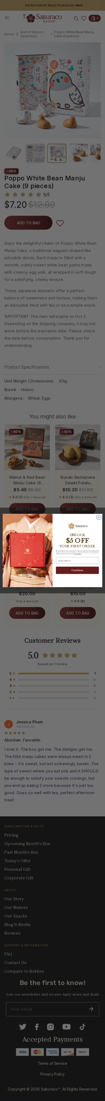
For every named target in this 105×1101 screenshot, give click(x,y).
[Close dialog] (98, 517)
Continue (77, 570)
